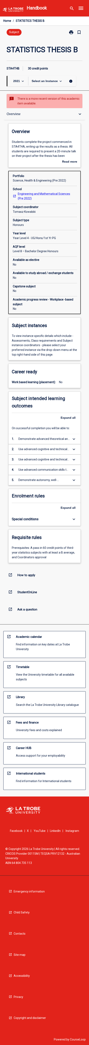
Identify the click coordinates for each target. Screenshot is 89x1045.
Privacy (18, 997)
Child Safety (22, 912)
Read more (69, 162)
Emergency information (29, 891)
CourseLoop (78, 1039)
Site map (19, 954)
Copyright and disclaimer (30, 1018)
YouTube (40, 830)
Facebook (16, 830)
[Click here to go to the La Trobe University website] (13, 10)
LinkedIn (55, 830)
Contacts (19, 933)
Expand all (68, 417)
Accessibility (22, 975)
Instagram (72, 830)
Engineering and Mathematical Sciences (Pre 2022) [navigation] (44, 196)
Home (7, 20)
